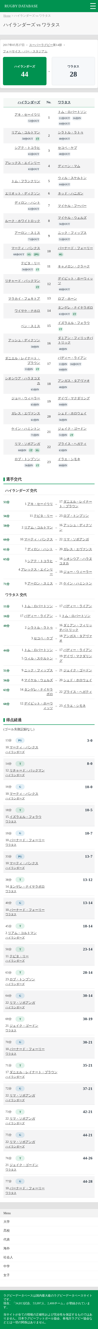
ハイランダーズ (29, 102)
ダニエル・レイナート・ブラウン (33, 1072)
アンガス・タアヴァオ (74, 380)
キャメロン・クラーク (74, 266)
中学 (6, 1266)
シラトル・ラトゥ (70, 132)
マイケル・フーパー (72, 206)
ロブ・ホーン (67, 298)
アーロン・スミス (27, 233)
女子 (6, 1275)
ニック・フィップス (72, 233)
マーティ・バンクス (25, 248)
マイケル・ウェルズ (72, 217)
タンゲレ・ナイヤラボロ (75, 307)
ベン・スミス (30, 326)
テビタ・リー (30, 263)
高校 (6, 1230)
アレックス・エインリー (22, 163)
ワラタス (64, 102)
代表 (6, 1239)
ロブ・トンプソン (27, 459)
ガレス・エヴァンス (25, 413)
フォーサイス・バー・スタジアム (25, 51)
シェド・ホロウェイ (72, 413)
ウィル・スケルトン (72, 178)
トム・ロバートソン (72, 112)
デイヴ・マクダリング (74, 398)
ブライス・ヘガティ (72, 444)
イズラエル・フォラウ (74, 323)
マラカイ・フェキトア (24, 298)
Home (7, 15)
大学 (6, 1221)
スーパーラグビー (41, 45)
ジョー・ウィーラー (25, 398)
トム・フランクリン (25, 181)
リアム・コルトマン (25, 132)
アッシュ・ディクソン (24, 340)
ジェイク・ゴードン (72, 428)
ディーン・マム (69, 166)
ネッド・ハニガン (70, 193)
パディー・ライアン (72, 358)
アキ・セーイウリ (27, 114)
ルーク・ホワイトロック (22, 221)
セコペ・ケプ (67, 147)
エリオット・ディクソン (22, 193)
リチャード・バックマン (22, 281)
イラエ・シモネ (69, 459)
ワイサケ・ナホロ (27, 310)
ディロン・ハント (27, 202)
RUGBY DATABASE (21, 6)
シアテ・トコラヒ (27, 147)
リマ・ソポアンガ (27, 444)
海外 (6, 1248)
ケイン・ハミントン (25, 428)
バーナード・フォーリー (75, 248)
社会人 (8, 1257)
